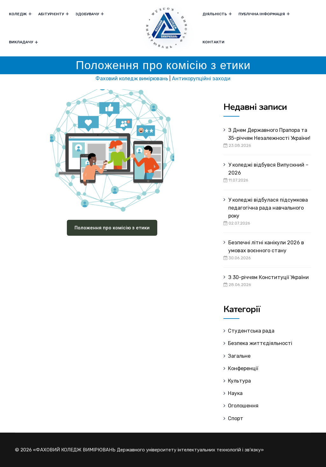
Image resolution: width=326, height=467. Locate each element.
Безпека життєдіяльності (260, 343)
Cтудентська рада (251, 331)
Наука (235, 393)
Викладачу (21, 42)
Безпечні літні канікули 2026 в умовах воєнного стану (266, 247)
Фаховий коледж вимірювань (132, 78)
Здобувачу (87, 14)
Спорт (235, 418)
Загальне (239, 356)
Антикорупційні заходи (201, 78)
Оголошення (243, 406)
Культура (239, 381)
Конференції (243, 368)
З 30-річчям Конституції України (268, 277)
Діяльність (214, 14)
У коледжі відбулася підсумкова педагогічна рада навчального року (268, 208)
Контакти (213, 42)
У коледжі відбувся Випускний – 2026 (268, 169)
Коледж (18, 14)
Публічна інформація (261, 14)
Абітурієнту (51, 14)
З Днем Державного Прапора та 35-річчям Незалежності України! (269, 134)
